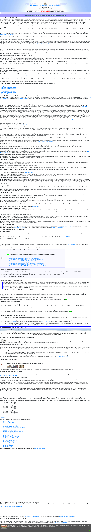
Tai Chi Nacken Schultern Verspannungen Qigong (12, 436)
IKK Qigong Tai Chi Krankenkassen (8, 91)
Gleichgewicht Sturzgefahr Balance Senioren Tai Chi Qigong (14, 427)
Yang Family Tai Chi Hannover (57, 227)
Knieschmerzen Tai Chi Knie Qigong (9, 430)
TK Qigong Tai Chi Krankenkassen (8, 93)
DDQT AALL (24, 240)
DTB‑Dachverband (38, 15)
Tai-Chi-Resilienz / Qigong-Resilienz (43, 43)
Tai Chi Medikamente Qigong (8, 435)
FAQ (50, 15)
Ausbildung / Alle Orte (30, 15)
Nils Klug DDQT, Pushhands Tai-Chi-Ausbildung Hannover (19, 45)
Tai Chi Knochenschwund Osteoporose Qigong (11, 437)
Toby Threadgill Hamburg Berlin (61, 522)
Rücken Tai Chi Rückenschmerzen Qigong (10, 440)
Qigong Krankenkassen (45, 321)
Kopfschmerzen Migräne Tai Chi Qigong (10, 432)
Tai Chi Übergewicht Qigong (8, 445)
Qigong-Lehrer (13, 321)
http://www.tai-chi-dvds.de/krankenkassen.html (76, 104)
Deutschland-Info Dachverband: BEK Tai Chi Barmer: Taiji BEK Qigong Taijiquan (24, 258)
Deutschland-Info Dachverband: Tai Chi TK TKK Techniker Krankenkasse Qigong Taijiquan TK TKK (27, 265)
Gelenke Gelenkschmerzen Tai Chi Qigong (10, 426)
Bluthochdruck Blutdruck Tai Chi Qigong (10, 423)
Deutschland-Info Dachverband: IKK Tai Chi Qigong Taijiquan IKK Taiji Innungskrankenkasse (26, 263)
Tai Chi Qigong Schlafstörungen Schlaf (10, 441)
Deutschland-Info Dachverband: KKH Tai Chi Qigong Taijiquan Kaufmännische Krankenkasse (26, 264)
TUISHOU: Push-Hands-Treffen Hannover (66, 516)
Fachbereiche (45, 15)
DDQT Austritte (35, 206)
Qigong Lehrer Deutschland (29, 75)
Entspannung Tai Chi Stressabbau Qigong (10, 425)
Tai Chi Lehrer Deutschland (44, 75)
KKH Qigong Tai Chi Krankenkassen (8, 92)
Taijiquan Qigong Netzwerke (63, 356)
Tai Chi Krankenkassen (22, 98)
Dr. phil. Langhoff (85, 106)
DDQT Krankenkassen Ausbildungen (73, 236)
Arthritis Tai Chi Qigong (7, 421)
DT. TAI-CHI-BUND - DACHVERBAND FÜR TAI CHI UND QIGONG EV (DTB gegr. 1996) (46, 5)
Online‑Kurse (54, 15)
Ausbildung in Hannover (73, 119)
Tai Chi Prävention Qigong (7, 446)
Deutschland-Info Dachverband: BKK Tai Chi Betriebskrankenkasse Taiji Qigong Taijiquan (26, 259)
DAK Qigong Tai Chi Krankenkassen (8, 88)
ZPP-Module (8, 25)
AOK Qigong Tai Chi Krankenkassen (8, 84)
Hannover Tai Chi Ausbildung (67, 226)
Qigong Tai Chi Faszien (24, 124)
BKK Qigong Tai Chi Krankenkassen (8, 87)
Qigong (43, 448)
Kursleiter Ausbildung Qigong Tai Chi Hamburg (45, 141)
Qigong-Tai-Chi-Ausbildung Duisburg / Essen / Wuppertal (11, 506)
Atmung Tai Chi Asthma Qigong (8, 422)
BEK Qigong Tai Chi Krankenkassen (8, 86)
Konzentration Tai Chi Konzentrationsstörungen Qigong (13, 431)
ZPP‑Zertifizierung (62, 15)
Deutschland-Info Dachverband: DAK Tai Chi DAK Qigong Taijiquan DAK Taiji (23, 260)
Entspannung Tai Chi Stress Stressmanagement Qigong (13, 442)
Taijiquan (36, 448)
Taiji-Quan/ (40, 448)
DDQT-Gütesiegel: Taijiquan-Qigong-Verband (32, 516)
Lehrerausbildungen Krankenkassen (7, 34)
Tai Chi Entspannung (72, 244)
